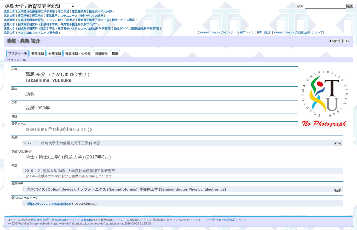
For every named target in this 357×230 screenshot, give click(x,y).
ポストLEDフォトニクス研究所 (38, 32)
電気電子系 (79, 11)
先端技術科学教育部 (31, 19)
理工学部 (23, 15)
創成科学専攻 (49, 24)
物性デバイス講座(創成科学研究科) (136, 28)
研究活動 (54, 53)
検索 (115, 53)
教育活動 (37, 53)
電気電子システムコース (62, 15)
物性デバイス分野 (100, 11)
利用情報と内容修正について (228, 219)
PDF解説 (264, 32)
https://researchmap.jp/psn (49, 203)
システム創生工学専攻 (60, 19)
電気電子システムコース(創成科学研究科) (84, 28)
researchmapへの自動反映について (298, 32)
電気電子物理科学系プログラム (80, 24)
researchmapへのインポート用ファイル (227, 32)
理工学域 (63, 11)
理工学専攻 (48, 28)
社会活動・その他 (77, 53)
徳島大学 (9, 11)
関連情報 (101, 53)
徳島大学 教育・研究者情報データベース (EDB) (61, 219)
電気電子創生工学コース (93, 19)
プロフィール (17, 53)
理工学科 (37, 15)
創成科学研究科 (28, 24)
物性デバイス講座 (91, 15)
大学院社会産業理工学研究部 (36, 11)
